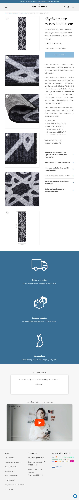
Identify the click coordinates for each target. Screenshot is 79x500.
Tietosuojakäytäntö (11, 476)
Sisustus (21, 13)
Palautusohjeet (10, 480)
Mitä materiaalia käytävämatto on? (57, 162)
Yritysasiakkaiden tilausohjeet (14, 485)
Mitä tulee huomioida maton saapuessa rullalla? (55, 190)
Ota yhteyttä (9, 489)
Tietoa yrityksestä (11, 467)
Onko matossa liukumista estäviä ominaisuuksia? (57, 169)
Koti (6, 13)
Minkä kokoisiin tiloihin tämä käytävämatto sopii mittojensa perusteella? (56, 154)
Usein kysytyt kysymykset (13, 462)
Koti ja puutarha (13, 13)
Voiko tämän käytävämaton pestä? (57, 176)
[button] (6, 7)
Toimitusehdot (10, 471)
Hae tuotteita (9, 458)
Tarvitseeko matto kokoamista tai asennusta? (57, 182)
